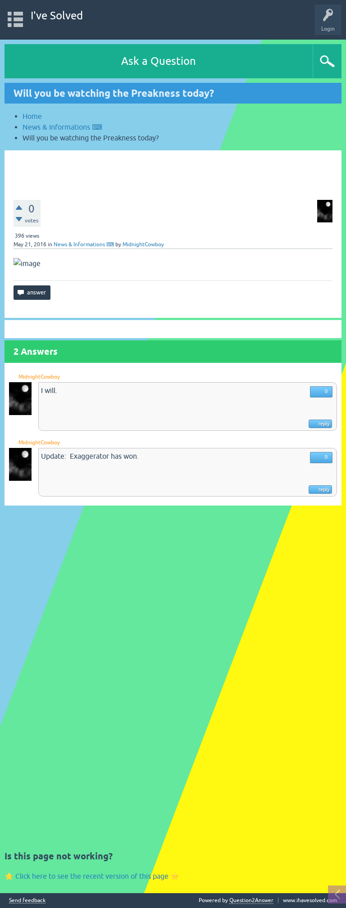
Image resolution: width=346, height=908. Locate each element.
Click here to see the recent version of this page (91, 876)
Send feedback (27, 900)
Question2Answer (251, 900)
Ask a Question (158, 61)
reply (324, 423)
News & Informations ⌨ (84, 244)
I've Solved (57, 15)
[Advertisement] (173, 170)
